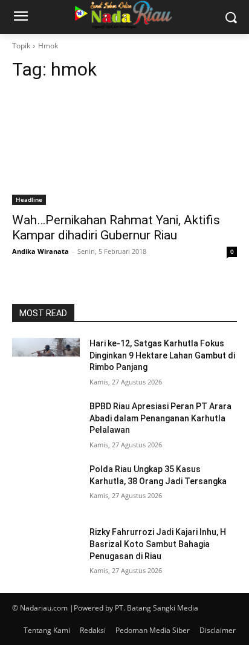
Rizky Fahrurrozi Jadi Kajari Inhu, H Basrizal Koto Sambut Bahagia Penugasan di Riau (157, 543)
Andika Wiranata (40, 251)
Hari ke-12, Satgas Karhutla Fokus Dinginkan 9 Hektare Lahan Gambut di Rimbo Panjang (162, 355)
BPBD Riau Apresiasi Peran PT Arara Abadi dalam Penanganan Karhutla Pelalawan (160, 418)
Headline (29, 199)
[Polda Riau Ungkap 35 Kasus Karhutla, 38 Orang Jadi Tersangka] (46, 487)
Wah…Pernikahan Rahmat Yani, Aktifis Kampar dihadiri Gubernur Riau (116, 227)
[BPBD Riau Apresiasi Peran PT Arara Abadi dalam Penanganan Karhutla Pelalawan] (46, 424)
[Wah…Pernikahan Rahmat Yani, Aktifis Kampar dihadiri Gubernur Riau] (124, 148)
